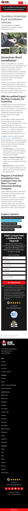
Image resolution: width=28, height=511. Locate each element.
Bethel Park (4, 398)
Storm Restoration (6, 388)
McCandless (4, 425)
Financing (3, 368)
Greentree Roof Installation (11, 220)
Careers (3, 469)
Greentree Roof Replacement (11, 226)
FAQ (2, 452)
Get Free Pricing (14, 282)
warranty (18, 197)
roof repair (8, 129)
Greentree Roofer (8, 229)
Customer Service (6, 371)
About (3, 449)
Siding (3, 382)
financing (10, 197)
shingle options (8, 138)
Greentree (4, 422)
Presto (3, 435)
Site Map (17, 492)
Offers (3, 459)
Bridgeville (4, 402)
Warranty (3, 365)
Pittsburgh (4, 432)
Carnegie (3, 405)
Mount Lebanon (5, 429)
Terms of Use (18, 297)
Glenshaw (4, 419)
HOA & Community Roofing (8, 385)
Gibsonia (3, 415)
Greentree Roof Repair (9, 223)
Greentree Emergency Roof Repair (12, 217)
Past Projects (4, 472)
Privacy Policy (7, 298)
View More (4, 442)
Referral (3, 466)
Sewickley (4, 439)
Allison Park (4, 395)
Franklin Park (5, 412)
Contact (3, 361)
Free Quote (14, 509)
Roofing (3, 378)
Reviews (3, 462)
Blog (2, 456)
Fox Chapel (4, 408)
